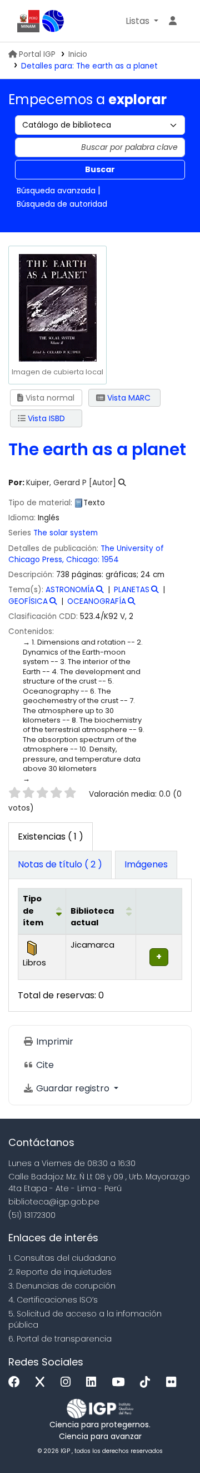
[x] (43, 1382)
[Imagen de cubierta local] (57, 306)
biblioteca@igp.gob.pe (53, 1201)
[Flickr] (174, 1382)
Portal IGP (37, 54)
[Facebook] (17, 1382)
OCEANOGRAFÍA (96, 601)
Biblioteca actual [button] (92, 917)
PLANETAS (131, 589)
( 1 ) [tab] (50, 836)
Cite (44, 1065)
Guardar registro (73, 1088)
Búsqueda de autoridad (62, 203)
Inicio (77, 54)
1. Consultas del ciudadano (62, 1258)
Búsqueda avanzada (56, 190)
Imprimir (53, 1041)
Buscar (100, 169)
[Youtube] (121, 1382)
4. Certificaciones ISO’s (53, 1299)
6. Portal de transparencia (60, 1338)
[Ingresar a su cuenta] (173, 21)
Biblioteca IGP (53, 21)
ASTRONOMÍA (70, 589)
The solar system (65, 533)
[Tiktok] (148, 1382)
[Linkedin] (94, 1382)
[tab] (60, 865)
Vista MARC (128, 397)
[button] (142, 21)
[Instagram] (68, 1382)
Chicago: (82, 559)
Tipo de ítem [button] (33, 910)
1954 (110, 559)
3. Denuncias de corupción (62, 1285)
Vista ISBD (45, 418)
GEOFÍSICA (28, 601)
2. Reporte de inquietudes (60, 1271)
